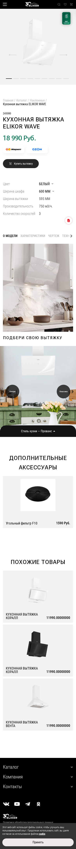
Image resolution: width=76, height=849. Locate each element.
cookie (42, 833)
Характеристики (32, 236)
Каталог (21, 100)
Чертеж (53, 236)
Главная (8, 100)
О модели (10, 236)
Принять (38, 842)
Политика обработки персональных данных (28, 822)
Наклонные (37, 100)
